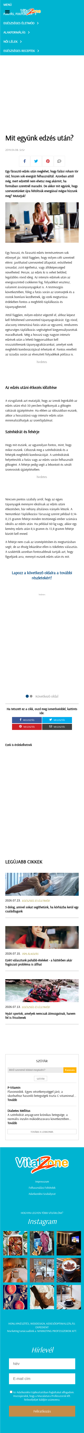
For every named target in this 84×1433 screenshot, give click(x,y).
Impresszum (42, 1181)
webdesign (37, 1323)
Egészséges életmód (18, 23)
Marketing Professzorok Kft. (57, 1331)
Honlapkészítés (18, 1323)
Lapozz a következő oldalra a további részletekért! (42, 575)
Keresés (70, 1070)
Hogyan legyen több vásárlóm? (42, 1213)
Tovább (12, 1100)
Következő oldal (46, 696)
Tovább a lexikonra (42, 1131)
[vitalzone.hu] (30, 12)
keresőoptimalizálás (60, 1323)
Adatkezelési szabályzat (42, 1194)
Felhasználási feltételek (42, 1187)
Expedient (42, 1327)
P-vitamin (14, 1087)
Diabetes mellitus (19, 1111)
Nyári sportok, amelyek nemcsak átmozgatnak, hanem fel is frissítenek (40, 1015)
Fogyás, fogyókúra (17, 14)
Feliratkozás (42, 1411)
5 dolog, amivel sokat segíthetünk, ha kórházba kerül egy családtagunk (41, 909)
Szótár (42, 1061)
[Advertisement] (42, 84)
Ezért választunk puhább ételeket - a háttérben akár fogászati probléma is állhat (38, 962)
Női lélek (10, 41)
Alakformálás (14, 32)
